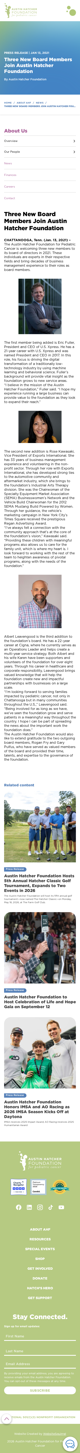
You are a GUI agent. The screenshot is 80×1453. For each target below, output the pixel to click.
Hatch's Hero (40, 1288)
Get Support (40, 1298)
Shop (40, 1259)
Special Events (40, 1249)
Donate (40, 1278)
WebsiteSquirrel (54, 1434)
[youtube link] (61, 1207)
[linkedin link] (29, 1207)
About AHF (40, 1229)
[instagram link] (40, 1207)
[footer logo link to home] (40, 1161)
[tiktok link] (51, 1207)
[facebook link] (19, 1207)
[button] (71, 10)
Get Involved (40, 1268)
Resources (40, 1239)
